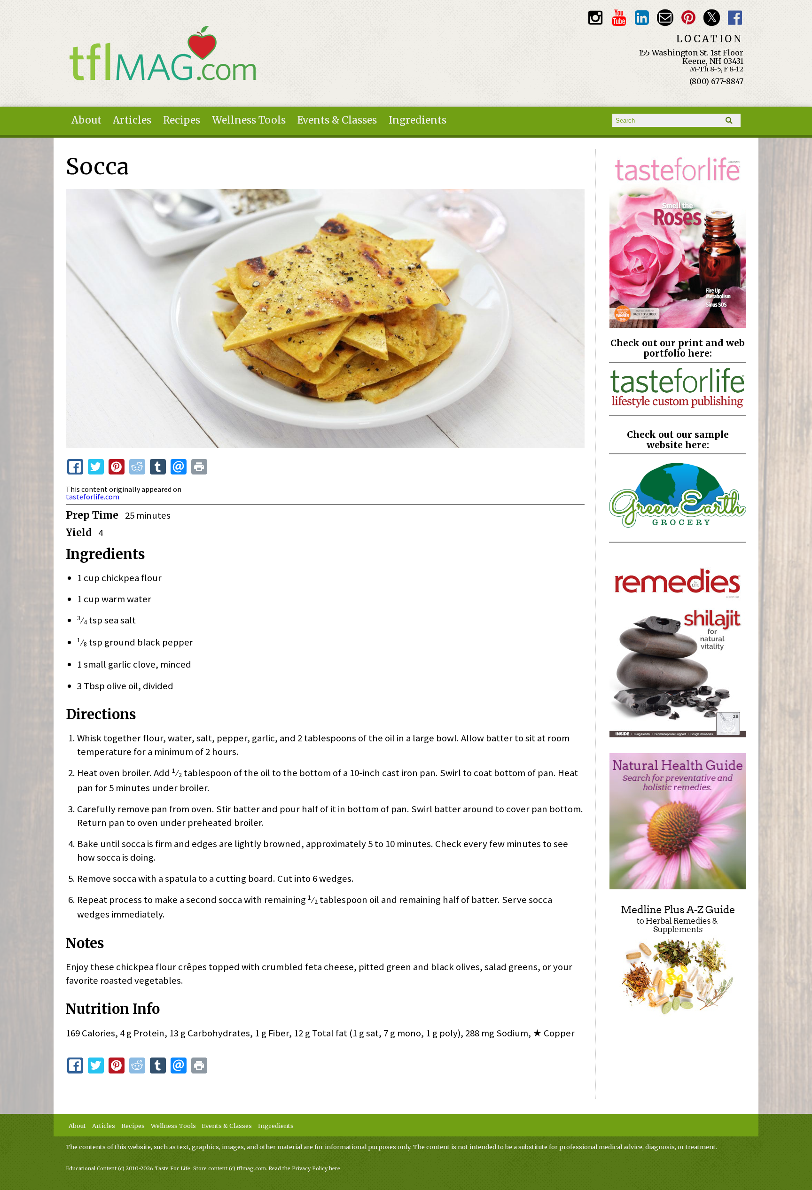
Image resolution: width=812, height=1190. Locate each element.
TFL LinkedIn (642, 17)
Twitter (711, 17)
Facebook (735, 17)
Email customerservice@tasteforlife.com (665, 17)
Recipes (181, 120)
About (86, 120)
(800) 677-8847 (716, 81)
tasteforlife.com (92, 496)
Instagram (595, 17)
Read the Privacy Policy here (304, 1169)
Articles (132, 120)
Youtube (618, 17)
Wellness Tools (249, 120)
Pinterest (688, 17)
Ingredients (417, 120)
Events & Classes (337, 120)
